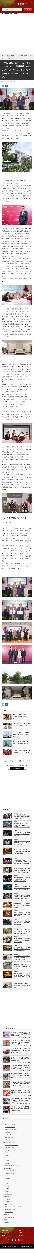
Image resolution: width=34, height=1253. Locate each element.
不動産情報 (7, 1201)
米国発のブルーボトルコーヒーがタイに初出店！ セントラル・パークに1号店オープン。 (22, 842)
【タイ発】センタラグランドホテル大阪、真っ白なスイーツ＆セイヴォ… (22, 734)
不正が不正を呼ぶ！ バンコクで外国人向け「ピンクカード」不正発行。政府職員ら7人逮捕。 (21, 1034)
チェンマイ (15, 81)
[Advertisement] (17, 34)
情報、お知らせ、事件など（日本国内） (14, 1206)
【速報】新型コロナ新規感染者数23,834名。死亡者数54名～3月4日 (23, 761)
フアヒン (7, 1183)
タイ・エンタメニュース (9, 1142)
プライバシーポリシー (7, 1232)
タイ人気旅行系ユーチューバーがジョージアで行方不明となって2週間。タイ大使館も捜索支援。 (21, 1067)
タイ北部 (7, 1188)
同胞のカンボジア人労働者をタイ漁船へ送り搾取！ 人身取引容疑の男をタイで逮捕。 (22, 923)
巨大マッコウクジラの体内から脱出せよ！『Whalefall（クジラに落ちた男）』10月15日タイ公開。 (22, 888)
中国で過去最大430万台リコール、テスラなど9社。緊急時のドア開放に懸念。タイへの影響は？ (22, 862)
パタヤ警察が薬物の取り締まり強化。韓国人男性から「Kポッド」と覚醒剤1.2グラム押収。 (22, 879)
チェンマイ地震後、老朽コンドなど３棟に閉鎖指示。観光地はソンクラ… (22, 716)
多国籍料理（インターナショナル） (13, 1165)
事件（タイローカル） (27, 1037)
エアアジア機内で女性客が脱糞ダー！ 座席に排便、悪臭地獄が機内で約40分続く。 (22, 834)
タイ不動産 (6, 1196)
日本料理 (7, 1160)
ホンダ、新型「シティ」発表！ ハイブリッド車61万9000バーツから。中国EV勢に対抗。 (20, 1050)
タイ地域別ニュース (8, 1168)
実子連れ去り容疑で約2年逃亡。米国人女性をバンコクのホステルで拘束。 (22, 985)
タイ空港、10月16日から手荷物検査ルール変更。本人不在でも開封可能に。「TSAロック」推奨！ (21, 1083)
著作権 (19, 1230)
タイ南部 (7, 1191)
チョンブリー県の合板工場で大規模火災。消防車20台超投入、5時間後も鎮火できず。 (22, 914)
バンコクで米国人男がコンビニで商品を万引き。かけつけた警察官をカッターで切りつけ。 (22, 816)
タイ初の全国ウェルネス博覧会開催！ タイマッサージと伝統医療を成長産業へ (22, 905)
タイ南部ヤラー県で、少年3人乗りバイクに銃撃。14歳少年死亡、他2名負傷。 (22, 966)
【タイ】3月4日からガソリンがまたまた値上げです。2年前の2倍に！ (10, 761)
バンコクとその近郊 (9, 1170)
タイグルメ (6, 1157)
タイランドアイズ (9, 1212)
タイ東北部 (7, 1178)
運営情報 (4, 1235)
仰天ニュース (8, 1134)
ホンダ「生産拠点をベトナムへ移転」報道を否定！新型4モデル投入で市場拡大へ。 (21, 1092)
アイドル (7, 1150)
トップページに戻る (16, 768)
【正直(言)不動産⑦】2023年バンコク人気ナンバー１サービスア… (22, 751)
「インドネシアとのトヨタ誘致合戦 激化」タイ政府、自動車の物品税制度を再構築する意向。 (21, 1108)
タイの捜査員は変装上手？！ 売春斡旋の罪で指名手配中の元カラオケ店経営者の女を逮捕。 (22, 949)
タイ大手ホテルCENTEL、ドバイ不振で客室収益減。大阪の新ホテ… (22, 743)
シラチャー (7, 1175)
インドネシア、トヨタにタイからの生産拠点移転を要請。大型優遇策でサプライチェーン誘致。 (21, 1042)
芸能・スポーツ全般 (9, 1147)
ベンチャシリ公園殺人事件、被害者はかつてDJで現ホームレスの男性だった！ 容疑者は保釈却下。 (22, 870)
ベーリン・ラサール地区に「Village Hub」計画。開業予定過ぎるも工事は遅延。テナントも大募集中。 (16, 852)
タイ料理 (7, 1163)
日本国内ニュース (8, 1204)
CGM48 (6, 1155)
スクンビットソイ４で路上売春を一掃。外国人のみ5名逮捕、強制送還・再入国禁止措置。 (20, 1059)
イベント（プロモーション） (11, 1145)
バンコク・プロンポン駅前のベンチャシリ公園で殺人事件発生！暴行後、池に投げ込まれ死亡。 (22, 931)
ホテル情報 (10, 81)
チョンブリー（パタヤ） (10, 1173)
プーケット (7, 1186)
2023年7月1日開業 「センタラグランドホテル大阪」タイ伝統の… (22, 724)
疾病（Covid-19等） (9, 1137)
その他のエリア (8, 1193)
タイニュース (7, 1121)
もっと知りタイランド (10, 1132)
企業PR (29, 1053)
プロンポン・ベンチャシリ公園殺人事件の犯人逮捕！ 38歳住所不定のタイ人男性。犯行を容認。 (22, 896)
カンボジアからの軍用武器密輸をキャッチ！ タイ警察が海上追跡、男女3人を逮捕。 (22, 940)
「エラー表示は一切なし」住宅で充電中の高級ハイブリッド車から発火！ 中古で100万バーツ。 (21, 1100)
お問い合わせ (20, 1235)
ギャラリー (6, 1214)
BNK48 (6, 1152)
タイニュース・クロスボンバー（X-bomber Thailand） (19, 1246)
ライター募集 (5, 1230)
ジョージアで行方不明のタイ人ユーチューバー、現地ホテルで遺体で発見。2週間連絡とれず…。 (21, 1075)
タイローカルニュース (27, 1045)
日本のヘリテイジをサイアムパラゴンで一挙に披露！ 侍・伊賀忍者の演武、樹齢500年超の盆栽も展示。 (16, 976)
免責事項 (19, 1232)
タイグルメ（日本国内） (10, 1209)
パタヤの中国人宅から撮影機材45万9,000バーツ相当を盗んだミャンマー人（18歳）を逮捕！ (22, 957)
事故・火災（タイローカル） (25, 1103)
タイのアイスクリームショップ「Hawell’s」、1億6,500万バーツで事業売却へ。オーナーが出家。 (22, 825)
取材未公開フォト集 (9, 1217)
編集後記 (6, 1219)
